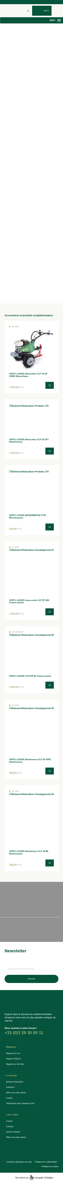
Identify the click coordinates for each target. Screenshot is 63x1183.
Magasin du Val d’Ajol (15, 1064)
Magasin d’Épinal (13, 1059)
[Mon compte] (28, 11)
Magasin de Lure (13, 1053)
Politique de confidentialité (46, 1162)
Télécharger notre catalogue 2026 (20, 1103)
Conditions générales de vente (19, 1162)
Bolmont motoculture (14, 1082)
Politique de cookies (50, 1166)
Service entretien (13, 1132)
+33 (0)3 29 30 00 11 (24, 1032)
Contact (9, 1098)
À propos (10, 1126)
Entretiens (10, 1087)
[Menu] (59, 20)
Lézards (44, 1177)
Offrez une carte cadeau (16, 1093)
